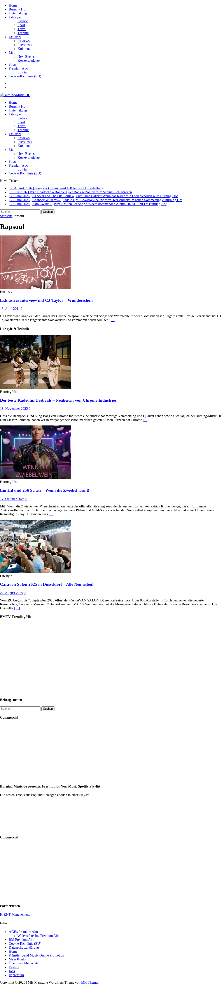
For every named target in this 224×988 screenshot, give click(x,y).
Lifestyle (15, 17)
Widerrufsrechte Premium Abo (39, 935)
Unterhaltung (18, 13)
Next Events (26, 56)
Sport (21, 25)
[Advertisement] (27, 751)
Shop (12, 64)
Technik (23, 33)
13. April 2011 (10, 308)
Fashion (23, 21)
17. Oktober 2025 (12, 499)
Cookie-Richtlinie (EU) (25, 76)
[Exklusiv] (35, 288)
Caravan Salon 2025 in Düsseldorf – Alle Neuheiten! (46, 584)
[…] (112, 320)
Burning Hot (17, 9)
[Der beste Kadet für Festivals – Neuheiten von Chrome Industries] (35, 388)
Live (12, 52)
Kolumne (24, 49)
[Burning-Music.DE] (15, 95)
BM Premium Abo (21, 939)
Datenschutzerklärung (24, 947)
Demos (14, 967)
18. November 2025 (14, 408)
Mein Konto (17, 959)
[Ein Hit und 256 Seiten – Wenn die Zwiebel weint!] (35, 478)
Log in (22, 72)
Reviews (24, 41)
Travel (22, 29)
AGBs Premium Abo (23, 932)
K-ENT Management (15, 914)
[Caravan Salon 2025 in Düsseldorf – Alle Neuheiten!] (35, 572)
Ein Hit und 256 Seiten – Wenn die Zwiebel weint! (44, 490)
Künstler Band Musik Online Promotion (36, 955)
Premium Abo (18, 68)
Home (13, 5)
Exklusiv (15, 37)
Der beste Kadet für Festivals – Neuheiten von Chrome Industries (58, 400)
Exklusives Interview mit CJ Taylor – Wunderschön (46, 300)
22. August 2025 (11, 593)
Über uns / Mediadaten (24, 963)
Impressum (16, 975)
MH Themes (90, 982)
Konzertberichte (29, 60)
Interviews (25, 45)
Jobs (12, 971)
